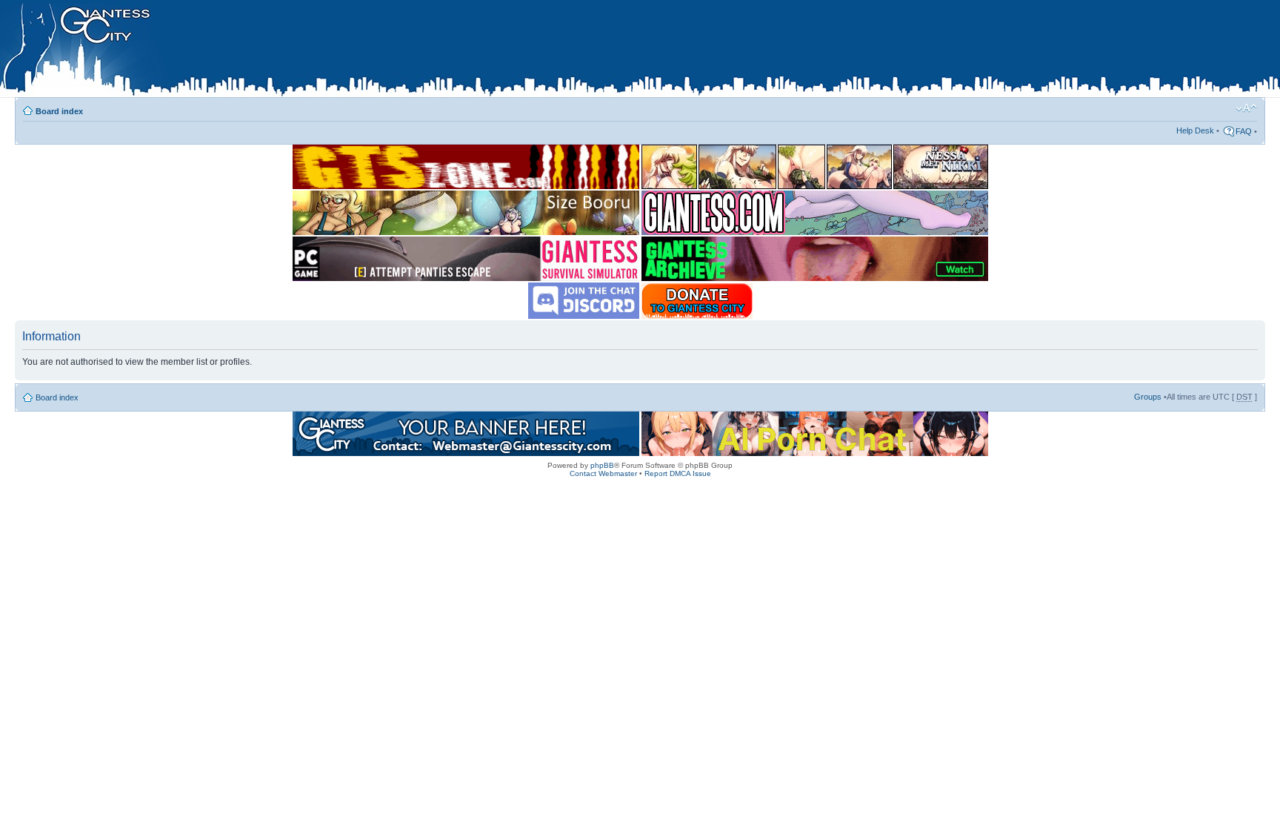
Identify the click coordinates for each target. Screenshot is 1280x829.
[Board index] (312, 51)
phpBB (602, 465)
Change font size (1246, 108)
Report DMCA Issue (677, 473)
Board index (59, 111)
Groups (1147, 396)
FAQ (1244, 131)
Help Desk (1195, 130)
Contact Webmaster (603, 473)
